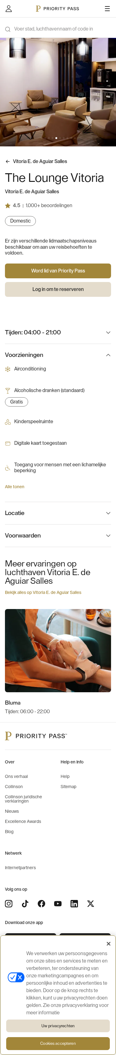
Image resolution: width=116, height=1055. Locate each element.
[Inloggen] (8, 8)
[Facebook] (41, 903)
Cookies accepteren (57, 1043)
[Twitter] (90, 903)
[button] (41, 138)
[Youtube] (58, 903)
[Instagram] (8, 903)
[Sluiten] (108, 944)
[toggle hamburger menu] (107, 8)
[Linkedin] (74, 903)
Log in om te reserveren (58, 289)
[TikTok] (25, 903)
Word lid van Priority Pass (58, 270)
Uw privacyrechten (58, 1026)
